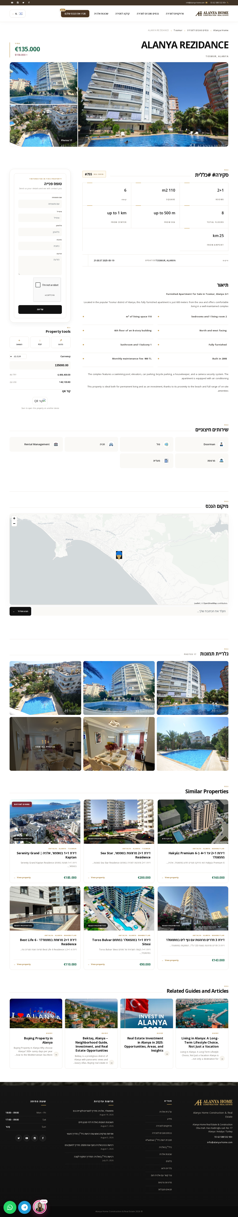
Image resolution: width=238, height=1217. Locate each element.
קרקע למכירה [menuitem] (122, 13)
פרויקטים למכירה (164, 1125)
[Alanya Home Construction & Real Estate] (211, 13)
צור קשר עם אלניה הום (161, 1175)
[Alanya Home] (213, 1102)
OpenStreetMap (210, 603)
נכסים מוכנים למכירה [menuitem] (148, 13)
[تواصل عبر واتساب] (9, 1207)
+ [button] (14, 518)
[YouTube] (12, 2)
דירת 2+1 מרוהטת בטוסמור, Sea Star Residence (125, 855)
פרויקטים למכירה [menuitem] (175, 13)
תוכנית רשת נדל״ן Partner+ (158, 1140)
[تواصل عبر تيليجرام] (24, 1207)
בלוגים (169, 1161)
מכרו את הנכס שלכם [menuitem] (73, 12)
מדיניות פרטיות (165, 1182)
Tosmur (178, 30)
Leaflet (197, 603)
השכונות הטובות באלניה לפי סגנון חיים (96, 1122)
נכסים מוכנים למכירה (198, 30)
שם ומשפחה (57, 197)
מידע (169, 1118)
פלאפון (59, 225)
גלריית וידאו (166, 1168)
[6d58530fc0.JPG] (192, 744)
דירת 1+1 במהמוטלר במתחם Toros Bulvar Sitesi (121, 942)
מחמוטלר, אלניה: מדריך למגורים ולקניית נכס (93, 1110)
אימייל (59, 211)
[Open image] (153, 104)
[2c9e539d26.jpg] (119, 744)
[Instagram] (17, 2)
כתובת (59, 240)
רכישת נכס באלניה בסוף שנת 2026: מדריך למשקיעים (89, 1145)
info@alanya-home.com (219, 1142)
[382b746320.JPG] (45, 688)
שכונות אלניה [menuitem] (101, 13)
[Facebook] (29, 2)
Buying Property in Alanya (38, 1040)
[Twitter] (23, 2)
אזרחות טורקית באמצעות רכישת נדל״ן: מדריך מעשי (90, 1133)
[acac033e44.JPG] (192, 688)
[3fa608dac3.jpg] (119, 688)
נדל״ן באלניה (165, 1147)
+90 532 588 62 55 (223, 1136)
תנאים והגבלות (165, 1189)
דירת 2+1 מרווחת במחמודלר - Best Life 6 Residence (48, 942)
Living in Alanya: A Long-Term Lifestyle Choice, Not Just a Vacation (199, 1042)
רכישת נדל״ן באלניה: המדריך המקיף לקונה (93, 1156)
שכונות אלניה (165, 1154)
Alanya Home (221, 30)
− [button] (14, 523)
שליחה (40, 309)
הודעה (59, 254)
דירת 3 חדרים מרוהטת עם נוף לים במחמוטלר (195, 940)
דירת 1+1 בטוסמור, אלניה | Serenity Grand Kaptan (46, 855)
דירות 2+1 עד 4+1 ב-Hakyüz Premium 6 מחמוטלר (196, 855)
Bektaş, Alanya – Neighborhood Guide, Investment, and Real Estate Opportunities (91, 1044)
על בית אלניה (165, 1111)
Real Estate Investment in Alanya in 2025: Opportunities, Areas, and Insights (143, 1044)
